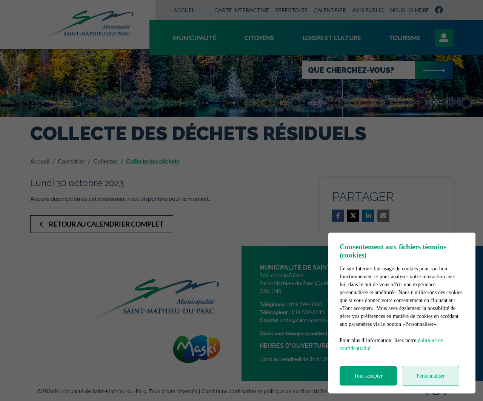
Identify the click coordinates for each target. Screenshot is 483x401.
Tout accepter (368, 376)
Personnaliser (431, 376)
